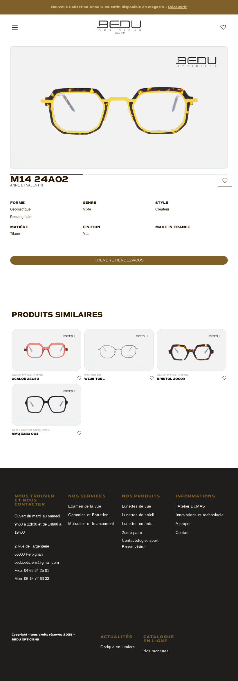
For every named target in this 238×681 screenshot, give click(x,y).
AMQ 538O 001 (25, 434)
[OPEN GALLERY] (119, 107)
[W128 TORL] (119, 350)
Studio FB (92, 375)
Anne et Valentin (27, 375)
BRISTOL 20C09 (171, 379)
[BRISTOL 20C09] (191, 350)
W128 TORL (94, 379)
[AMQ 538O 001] (46, 405)
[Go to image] (46, 174)
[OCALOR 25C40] (46, 350)
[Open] (15, 27)
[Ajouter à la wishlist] (225, 180)
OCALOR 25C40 (25, 379)
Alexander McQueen (31, 430)
